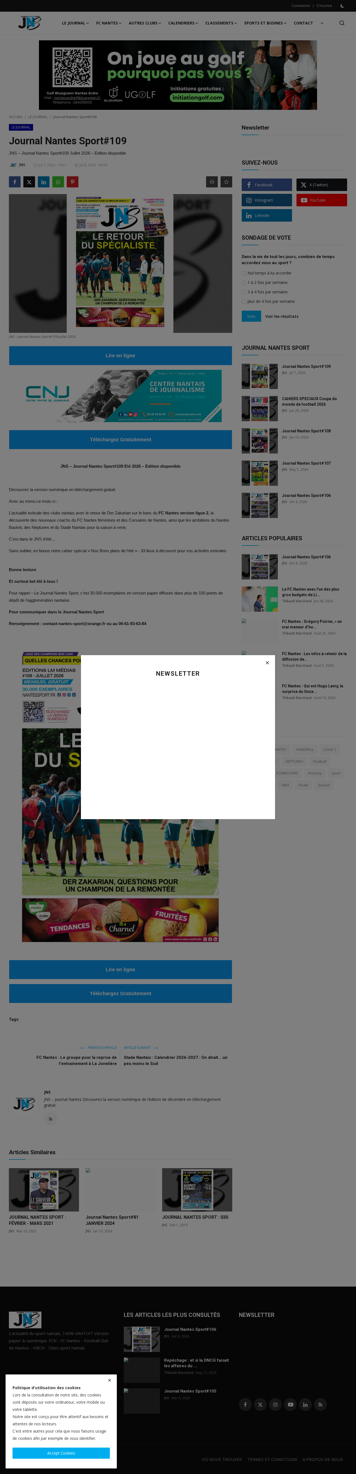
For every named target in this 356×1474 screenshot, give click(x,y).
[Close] (267, 663)
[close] (109, 1380)
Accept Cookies (61, 1453)
